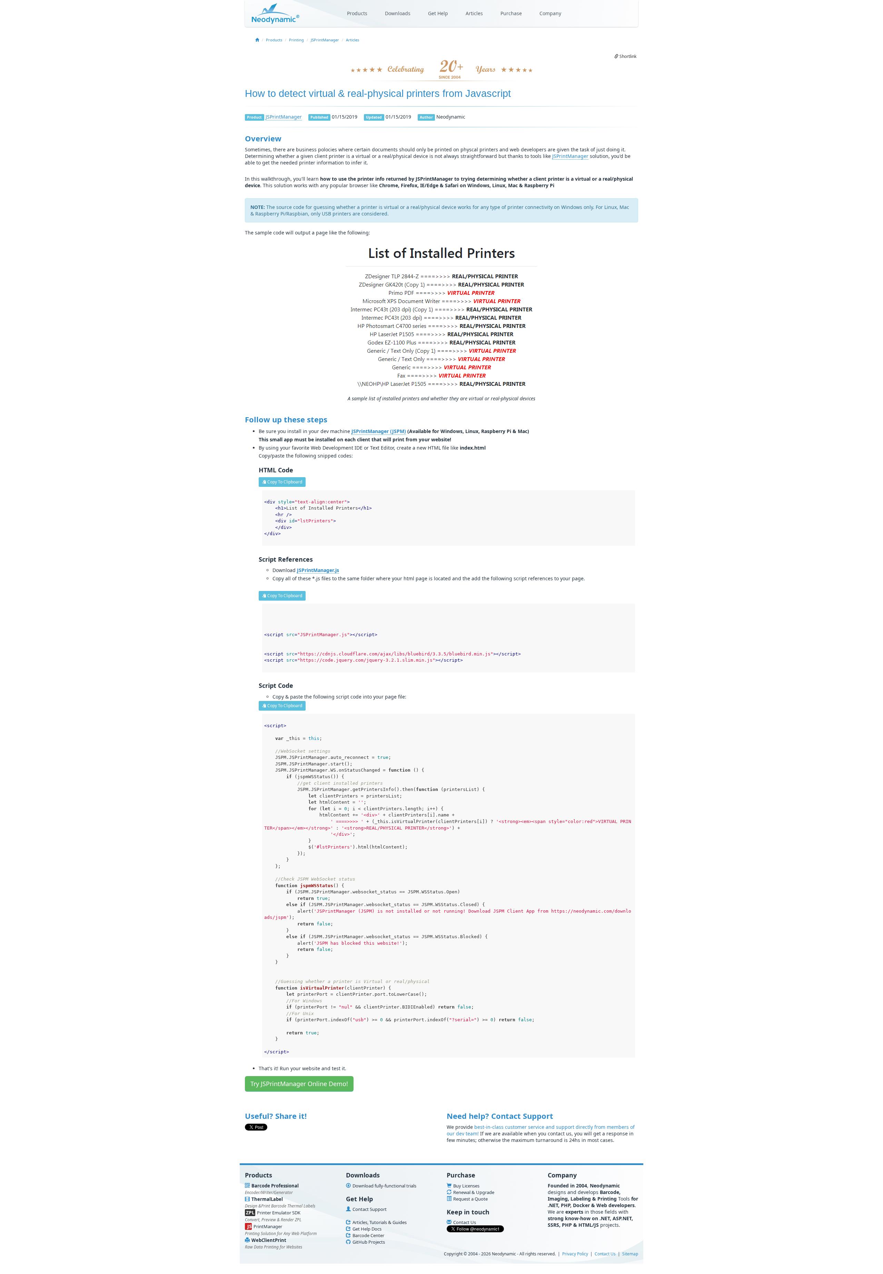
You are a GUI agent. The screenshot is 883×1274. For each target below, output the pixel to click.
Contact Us (605, 1253)
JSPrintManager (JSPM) (378, 431)
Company (550, 13)
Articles (474, 13)
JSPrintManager (325, 39)
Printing (296, 39)
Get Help (438, 13)
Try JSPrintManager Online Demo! (299, 1084)
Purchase (511, 13)
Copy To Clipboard (284, 482)
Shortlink (627, 56)
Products (357, 13)
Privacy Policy (575, 1253)
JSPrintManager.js (318, 570)
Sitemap (630, 1253)
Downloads (397, 13)
